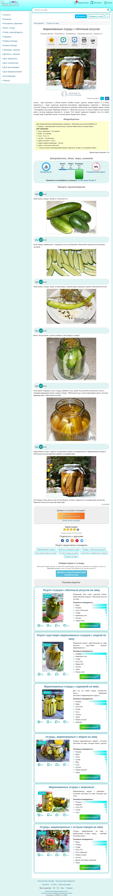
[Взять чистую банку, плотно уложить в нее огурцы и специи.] (71, 359)
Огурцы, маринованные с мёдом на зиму (71, 736)
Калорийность (71, 33)
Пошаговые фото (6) (84, 33)
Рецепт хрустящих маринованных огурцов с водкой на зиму (71, 637)
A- (102, 98)
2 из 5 (68, 530)
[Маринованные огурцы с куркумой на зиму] (53, 704)
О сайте (54, 884)
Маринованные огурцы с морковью (71, 787)
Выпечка (7, 19)
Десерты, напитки (11, 54)
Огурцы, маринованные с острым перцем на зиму (71, 827)
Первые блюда (10, 40)
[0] (76, 43)
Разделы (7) (98, 33)
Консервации (9, 75)
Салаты (7, 14)
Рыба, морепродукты (13, 32)
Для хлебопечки (10, 62)
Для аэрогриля (10, 58)
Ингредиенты (60, 33)
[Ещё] (107, 16)
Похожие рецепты (47, 33)
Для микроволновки (12, 71)
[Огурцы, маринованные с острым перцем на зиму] (53, 841)
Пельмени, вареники (12, 23)
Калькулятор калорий (46, 881)
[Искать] (108, 10)
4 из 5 (74, 530)
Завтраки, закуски (11, 49)
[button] (84, 44)
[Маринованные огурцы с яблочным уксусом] (71, 69)
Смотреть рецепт (90, 625)
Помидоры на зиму (96, 16)
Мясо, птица (9, 27)
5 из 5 (78, 530)
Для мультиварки (11, 67)
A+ (107, 98)
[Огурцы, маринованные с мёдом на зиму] (53, 750)
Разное (6, 80)
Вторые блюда (10, 45)
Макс (63, 888)
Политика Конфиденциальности (56, 891)
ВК (54, 888)
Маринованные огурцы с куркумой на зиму (71, 686)
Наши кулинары (64, 884)
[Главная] (10, 4)
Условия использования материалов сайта (56, 893)
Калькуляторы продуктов (65, 881)
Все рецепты (80, 16)
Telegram (69, 888)
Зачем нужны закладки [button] (71, 520)
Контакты (45, 884)
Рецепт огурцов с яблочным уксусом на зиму (71, 590)
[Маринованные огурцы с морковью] (53, 801)
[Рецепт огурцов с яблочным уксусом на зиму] (52, 607)
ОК (58, 888)
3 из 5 (71, 530)
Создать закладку (73, 516)
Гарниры (7, 36)
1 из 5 (64, 530)
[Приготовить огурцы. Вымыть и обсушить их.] (71, 217)
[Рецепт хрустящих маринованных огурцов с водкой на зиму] (52, 656)
